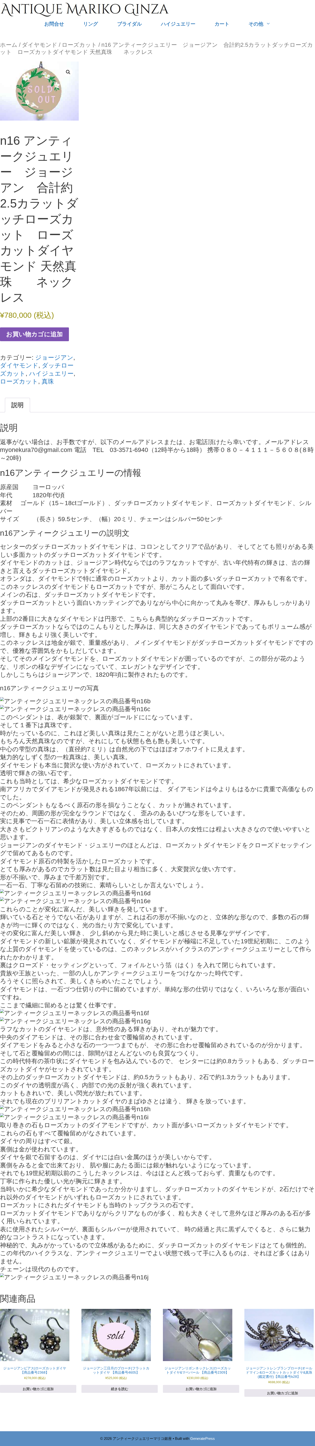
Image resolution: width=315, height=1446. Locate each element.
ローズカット (79, 45)
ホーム (8, 45)
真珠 (48, 381)
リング (90, 23)
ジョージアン (54, 357)
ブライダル (129, 23)
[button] (68, 72)
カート (222, 23)
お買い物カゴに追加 (34, 334)
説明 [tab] (17, 405)
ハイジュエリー (178, 23)
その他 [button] (256, 23)
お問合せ (54, 23)
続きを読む (119, 1389)
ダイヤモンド (39, 45)
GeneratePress (202, 1438)
